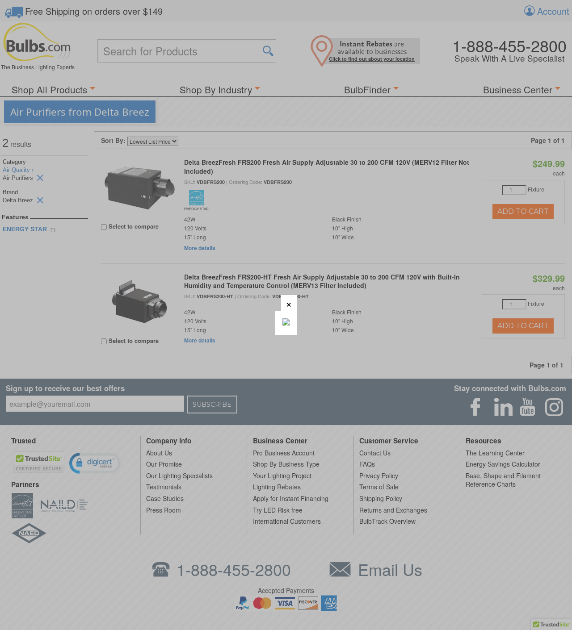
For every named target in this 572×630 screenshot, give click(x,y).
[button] (289, 303)
